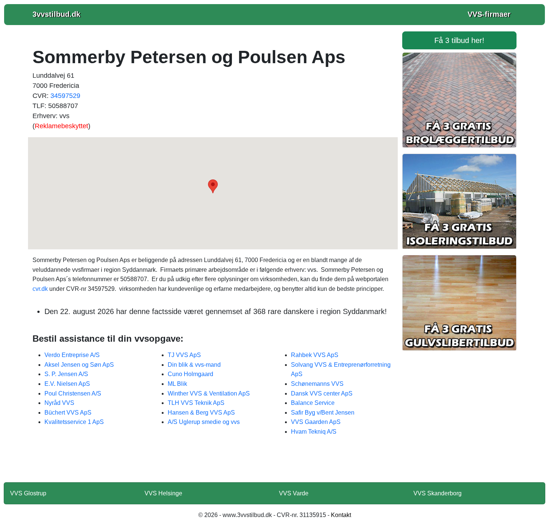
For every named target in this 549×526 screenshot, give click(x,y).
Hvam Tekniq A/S (313, 431)
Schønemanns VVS (317, 384)
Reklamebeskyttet (61, 126)
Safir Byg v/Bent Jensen (322, 412)
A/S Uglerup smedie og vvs (204, 422)
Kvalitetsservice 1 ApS (74, 422)
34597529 (65, 95)
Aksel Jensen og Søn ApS (79, 365)
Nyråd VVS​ (59, 403)
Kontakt (341, 515)
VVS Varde (293, 493)
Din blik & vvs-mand (194, 365)
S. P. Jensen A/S (66, 374)
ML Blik (177, 384)
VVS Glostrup (28, 493)
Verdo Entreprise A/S (72, 355)
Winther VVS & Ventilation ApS (209, 393)
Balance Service (313, 403)
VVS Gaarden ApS (316, 422)
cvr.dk (40, 289)
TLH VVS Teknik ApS (196, 403)
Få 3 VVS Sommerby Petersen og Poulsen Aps (213, 464)
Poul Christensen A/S (72, 393)
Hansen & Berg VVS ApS (201, 412)
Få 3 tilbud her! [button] (459, 40)
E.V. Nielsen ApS (67, 384)
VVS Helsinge (163, 493)
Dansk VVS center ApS (322, 393)
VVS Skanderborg (437, 493)
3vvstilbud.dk (56, 14)
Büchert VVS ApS (68, 412)
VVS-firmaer (489, 14)
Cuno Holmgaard (190, 374)
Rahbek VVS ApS (314, 355)
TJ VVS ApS (184, 355)
